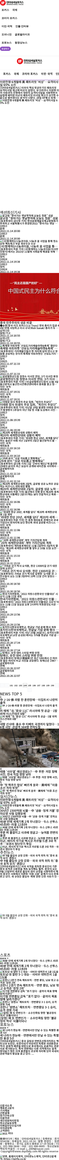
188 (43, 685)
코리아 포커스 (9, 18)
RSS (10, 1133)
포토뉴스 (7, 42)
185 (29, 685)
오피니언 (7, 34)
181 (11, 685)
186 (34, 685)
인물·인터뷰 (22, 26)
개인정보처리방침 (9, 1120)
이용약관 (4, 1118)
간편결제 (4, 1113)
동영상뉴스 (21, 42)
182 (15, 685)
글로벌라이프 (22, 34)
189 (47, 685)
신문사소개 (6, 1105)
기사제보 (4, 1110)
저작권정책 (6, 1128)
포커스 (5, 9)
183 (20, 685)
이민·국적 (7, 26)
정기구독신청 (7, 1115)
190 (52, 685)
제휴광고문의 (7, 1108)
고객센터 (4, 1130)
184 (25, 685)
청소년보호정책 (8, 1123)
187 (38, 685)
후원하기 (5, 48)
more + (4, 958)
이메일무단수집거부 (10, 1125)
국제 (14, 9)
